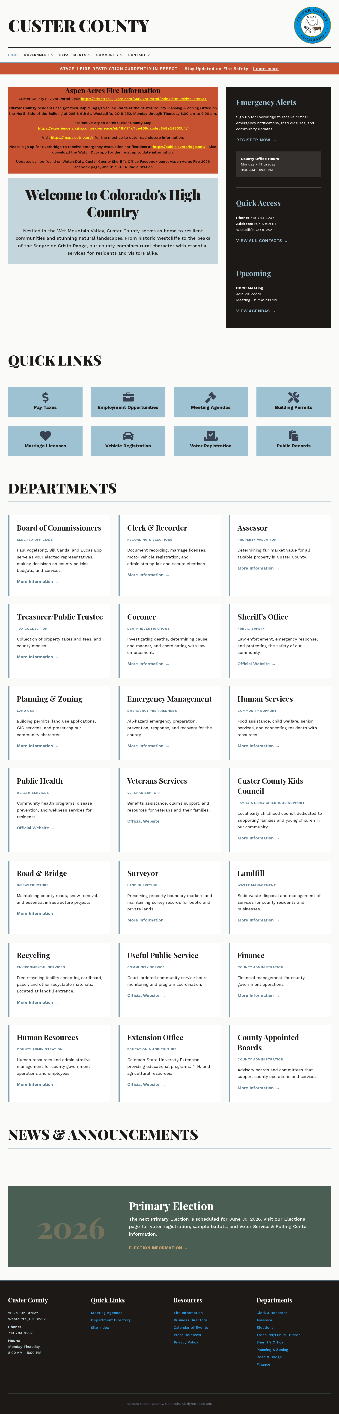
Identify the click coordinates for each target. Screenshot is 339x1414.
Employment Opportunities (128, 407)
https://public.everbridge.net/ (179, 147)
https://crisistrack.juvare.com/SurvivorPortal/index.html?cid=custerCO (143, 99)
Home (13, 55)
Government (36, 55)
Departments (72, 55)
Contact (137, 55)
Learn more (266, 68)
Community (107, 55)
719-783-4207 (20, 1333)
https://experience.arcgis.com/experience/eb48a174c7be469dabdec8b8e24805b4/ (113, 128)
